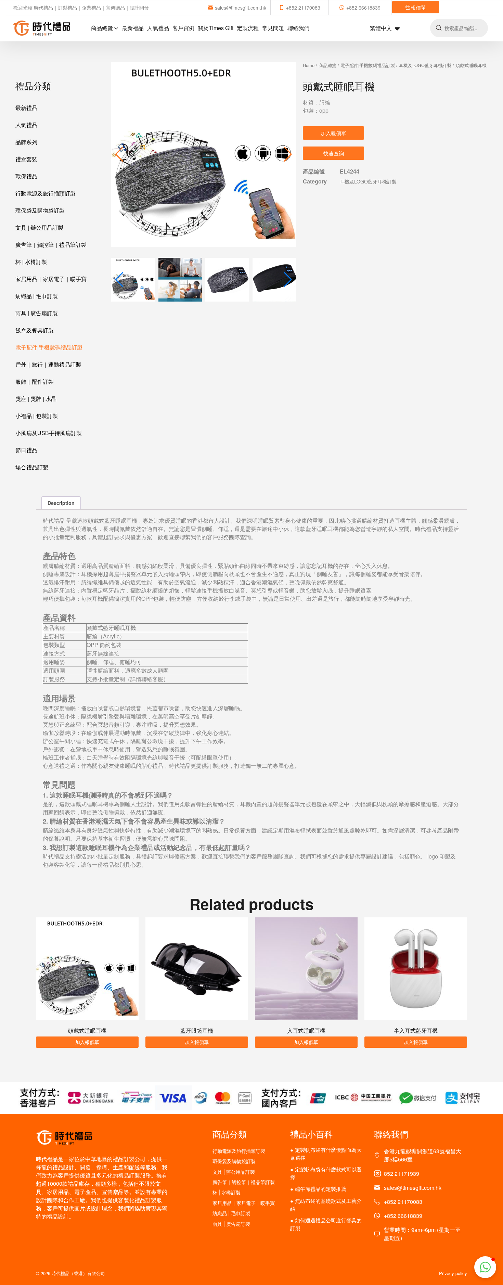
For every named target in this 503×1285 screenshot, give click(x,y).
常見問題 (273, 28)
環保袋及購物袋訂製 (40, 210)
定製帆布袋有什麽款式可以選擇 (326, 1173)
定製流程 (248, 28)
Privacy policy (453, 1273)
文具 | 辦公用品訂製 (39, 227)
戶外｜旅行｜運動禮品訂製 (48, 364)
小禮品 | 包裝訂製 (36, 416)
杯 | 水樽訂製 (31, 262)
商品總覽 (102, 28)
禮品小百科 (311, 1134)
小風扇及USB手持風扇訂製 (48, 433)
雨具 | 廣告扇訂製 (36, 313)
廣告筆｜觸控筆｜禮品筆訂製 (51, 245)
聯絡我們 (298, 28)
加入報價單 (333, 133)
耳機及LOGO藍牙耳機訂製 (425, 65)
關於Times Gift (215, 28)
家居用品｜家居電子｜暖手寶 (51, 279)
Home (308, 65)
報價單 (418, 7)
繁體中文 (381, 28)
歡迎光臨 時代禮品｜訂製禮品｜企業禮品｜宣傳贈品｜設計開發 (81, 7)
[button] (288, 154)
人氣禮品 (158, 28)
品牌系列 (26, 142)
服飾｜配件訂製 (34, 381)
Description (61, 502)
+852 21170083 (303, 7)
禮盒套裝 (26, 159)
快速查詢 (333, 153)
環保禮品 (26, 176)
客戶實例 (183, 28)
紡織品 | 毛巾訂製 (36, 296)
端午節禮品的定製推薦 (320, 1188)
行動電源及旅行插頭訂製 (45, 193)
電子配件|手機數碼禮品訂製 (48, 347)
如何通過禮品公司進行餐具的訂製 (326, 1224)
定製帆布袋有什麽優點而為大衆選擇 (326, 1153)
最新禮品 (133, 28)
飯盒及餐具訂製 (34, 330)
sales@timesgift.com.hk (240, 7)
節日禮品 (26, 450)
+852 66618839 (363, 7)
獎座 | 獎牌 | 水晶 (35, 399)
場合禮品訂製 (31, 467)
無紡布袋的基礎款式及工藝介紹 (326, 1204)
